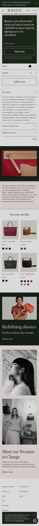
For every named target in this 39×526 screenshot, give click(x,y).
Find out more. (19, 520)
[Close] (33, 18)
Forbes (28, 5)
